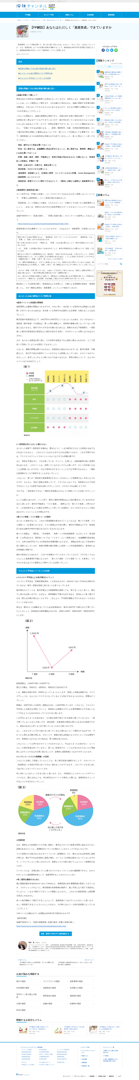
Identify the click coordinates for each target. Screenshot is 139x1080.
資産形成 (34, 31)
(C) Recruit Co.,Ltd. (23, 1075)
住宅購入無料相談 (26, 1054)
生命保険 (90, 15)
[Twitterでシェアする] (107, 50)
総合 (109, 66)
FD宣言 (106, 1056)
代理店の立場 (102, 1076)
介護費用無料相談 (44, 1056)
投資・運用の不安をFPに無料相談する (55, 934)
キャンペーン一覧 (109, 1047)
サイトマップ (66, 1076)
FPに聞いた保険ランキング (46, 1064)
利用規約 (92, 1076)
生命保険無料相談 (44, 1052)
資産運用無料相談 (26, 1052)
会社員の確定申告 (62, 1059)
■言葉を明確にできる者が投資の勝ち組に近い (37, 69)
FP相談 (28, 15)
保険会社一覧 (85, 1066)
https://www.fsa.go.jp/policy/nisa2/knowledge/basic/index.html (43, 224)
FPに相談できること (45, 1062)
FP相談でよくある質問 (28, 1064)
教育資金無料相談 (62, 1054)
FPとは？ (24, 1062)
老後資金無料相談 (62, 1052)
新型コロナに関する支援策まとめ (110, 1051)
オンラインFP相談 (27, 1049)
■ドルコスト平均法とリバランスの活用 (34, 78)
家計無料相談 (43, 1049)
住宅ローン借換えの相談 (46, 1054)
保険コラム (69, 15)
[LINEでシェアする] (116, 50)
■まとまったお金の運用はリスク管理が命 (35, 73)
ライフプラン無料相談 (63, 1049)
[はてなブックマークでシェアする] (111, 50)
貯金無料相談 (43, 1059)
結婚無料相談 (60, 1056)
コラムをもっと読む (116, 259)
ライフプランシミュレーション (88, 1051)
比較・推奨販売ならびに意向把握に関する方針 (110, 1060)
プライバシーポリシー (80, 1076)
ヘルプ (119, 1076)
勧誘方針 (111, 1076)
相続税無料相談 (26, 1056)
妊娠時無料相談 (26, 1059)
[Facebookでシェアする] (103, 50)
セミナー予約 (49, 15)
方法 (40, 31)
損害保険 (111, 15)
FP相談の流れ (61, 1062)
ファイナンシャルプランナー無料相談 (32, 1047)
